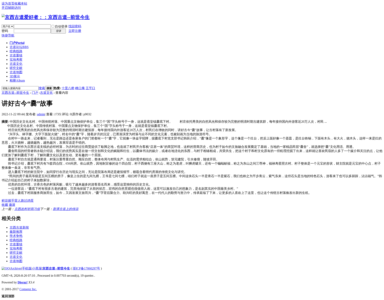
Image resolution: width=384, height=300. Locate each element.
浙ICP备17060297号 (86, 268)
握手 (11, 200)
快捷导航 (8, 35)
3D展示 (15, 76)
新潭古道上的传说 (65, 209)
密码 (5, 31)
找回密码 (74, 26)
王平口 (90, 88)
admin (41, 114)
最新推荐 (16, 231)
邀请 (12, 204)
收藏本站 (20, 3)
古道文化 (16, 63)
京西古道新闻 (19, 227)
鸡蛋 (30, 200)
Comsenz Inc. (28, 289)
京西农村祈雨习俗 (27, 209)
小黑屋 (37, 268)
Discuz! (23, 282)
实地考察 (16, 59)
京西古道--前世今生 (15, 92)
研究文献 (16, 68)
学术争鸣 (16, 236)
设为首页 (8, 3)
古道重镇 (16, 55)
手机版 (27, 268)
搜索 (42, 88)
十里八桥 (68, 88)
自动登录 (61, 26)
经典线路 (16, 51)
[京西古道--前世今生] (46, 17)
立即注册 (74, 31)
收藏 (5, 204)
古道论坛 (19, 47)
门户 (17, 42)
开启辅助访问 (11, 7)
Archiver (15, 268)
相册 (17, 80)
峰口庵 (80, 88)
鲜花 (5, 200)
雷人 (17, 200)
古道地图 (16, 72)
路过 (24, 200)
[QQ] (6, 268)
